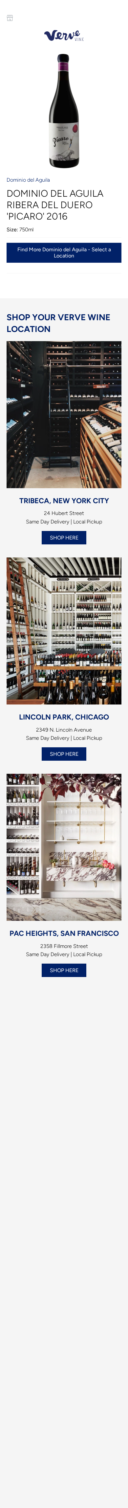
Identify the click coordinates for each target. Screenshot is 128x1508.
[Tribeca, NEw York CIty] (64, 414)
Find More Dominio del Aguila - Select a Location (64, 252)
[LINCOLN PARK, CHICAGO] (64, 630)
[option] (64, 111)
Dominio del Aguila (28, 180)
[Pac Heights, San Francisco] (64, 847)
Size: (12, 229)
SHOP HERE (64, 538)
